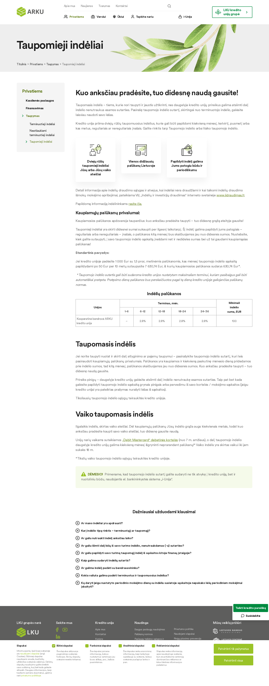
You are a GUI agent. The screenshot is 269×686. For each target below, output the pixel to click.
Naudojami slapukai (184, 633)
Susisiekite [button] (253, 616)
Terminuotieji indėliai (42, 124)
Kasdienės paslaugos (40, 100)
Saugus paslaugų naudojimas (149, 629)
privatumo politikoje (31, 675)
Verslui (101, 16)
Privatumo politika (183, 629)
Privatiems (77, 16)
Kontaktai (122, 6)
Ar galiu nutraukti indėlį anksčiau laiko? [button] (107, 538)
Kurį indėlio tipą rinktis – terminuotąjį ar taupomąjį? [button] (115, 530)
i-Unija (188, 16)
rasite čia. (135, 204)
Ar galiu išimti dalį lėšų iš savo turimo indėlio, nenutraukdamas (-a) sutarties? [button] (132, 545)
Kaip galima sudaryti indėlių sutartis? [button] (105, 560)
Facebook (57, 630)
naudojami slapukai (29, 653)
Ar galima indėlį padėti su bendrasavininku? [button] (110, 568)
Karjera (99, 639)
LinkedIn (58, 636)
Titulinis (21, 64)
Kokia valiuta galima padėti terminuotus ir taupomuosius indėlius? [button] (125, 575)
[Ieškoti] (169, 6)
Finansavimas (35, 108)
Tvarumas (104, 6)
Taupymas (52, 64)
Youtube (65, 630)
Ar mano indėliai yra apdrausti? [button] (102, 523)
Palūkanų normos (143, 634)
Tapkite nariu (145, 16)
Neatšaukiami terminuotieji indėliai (42, 133)
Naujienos (87, 6)
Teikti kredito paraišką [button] (251, 608)
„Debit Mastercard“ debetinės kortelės (150, 440)
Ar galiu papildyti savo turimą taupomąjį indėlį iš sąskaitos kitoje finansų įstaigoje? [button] (136, 553)
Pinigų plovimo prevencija (187, 638)
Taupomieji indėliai (40, 141)
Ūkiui (120, 16)
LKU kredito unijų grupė (232, 12)
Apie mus (69, 6)
